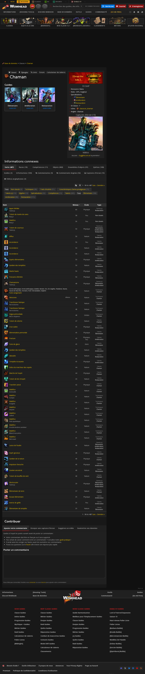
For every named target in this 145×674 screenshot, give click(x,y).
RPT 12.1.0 (38, 6)
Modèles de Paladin (118, 640)
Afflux (11, 236)
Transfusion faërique (16, 302)
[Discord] (121, 668)
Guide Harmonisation (81, 613)
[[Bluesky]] (129, 668)
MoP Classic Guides (49, 609)
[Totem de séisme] (6, 321)
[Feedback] (138, 12)
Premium (6, 671)
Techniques (99, 290)
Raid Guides (19, 632)
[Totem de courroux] (6, 229)
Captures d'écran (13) (86, 114)
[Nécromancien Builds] (119, 636)
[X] (125, 668)
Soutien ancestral (15, 470)
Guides (88, 12)
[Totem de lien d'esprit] (6, 379)
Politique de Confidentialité (24, 671)
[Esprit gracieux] (6, 453)
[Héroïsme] (6, 297)
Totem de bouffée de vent (19, 476)
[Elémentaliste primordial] (6, 332)
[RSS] (141, 668)
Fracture (12, 338)
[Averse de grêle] (6, 503)
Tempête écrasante (16, 361)
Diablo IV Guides (117, 609)
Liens (35, 72)
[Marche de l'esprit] (6, 373)
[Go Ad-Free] (116, 12)
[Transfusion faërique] (6, 303)
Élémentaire (80, 97)
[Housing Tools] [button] (27, 12)
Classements (46, 651)
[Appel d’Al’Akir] (6, 209)
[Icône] (6, 76)
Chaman (30, 63)
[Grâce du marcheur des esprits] (6, 367)
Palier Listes (19, 640)
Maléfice (12, 220)
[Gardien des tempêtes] (6, 265)
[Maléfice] (6, 221)
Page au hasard (91, 666)
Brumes (59, 2)
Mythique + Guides (22, 624)
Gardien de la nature (16, 459)
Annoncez (60, 666)
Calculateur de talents (56, 72)
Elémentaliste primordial (18, 332)
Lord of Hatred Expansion (120, 613)
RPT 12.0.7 (45, 6)
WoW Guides (19, 609)
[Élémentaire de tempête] (6, 508)
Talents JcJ (99, 208)
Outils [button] (79, 12)
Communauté (101, 12)
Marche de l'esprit (15, 373)
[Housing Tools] (39, 592)
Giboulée (12, 356)
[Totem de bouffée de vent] (6, 476)
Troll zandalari (35, 291)
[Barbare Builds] (116, 628)
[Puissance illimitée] (6, 277)
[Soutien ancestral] (6, 470)
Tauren (65, 289)
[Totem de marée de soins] (6, 215)
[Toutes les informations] (5, 1)
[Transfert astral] (6, 385)
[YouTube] (137, 668)
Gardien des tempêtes (17, 265)
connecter (32, 582)
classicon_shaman (86, 108)
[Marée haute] (6, 271)
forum (28, 544)
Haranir (42, 289)
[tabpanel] (54, 349)
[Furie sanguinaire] (6, 291)
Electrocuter (13, 482)
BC (48, 2)
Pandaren (59, 289)
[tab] (9, 167)
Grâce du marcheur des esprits (20, 367)
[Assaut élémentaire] (6, 497)
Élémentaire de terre (16, 491)
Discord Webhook (46, 12)
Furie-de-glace (14, 344)
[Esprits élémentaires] (6, 259)
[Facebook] (133, 668)
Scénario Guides (47, 640)
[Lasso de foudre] (6, 445)
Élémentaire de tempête (18, 508)
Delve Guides (19, 616)
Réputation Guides (48, 632)
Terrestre (24, 291)
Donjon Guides (46, 620)
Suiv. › (94, 185)
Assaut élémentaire (16, 497)
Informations (9, 12)
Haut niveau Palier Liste (119, 620)
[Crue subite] (6, 327)
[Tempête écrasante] (6, 361)
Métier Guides (20, 628)
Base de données (65, 12)
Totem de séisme (15, 321)
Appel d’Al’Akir (14, 208)
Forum (42, 72)
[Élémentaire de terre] (6, 491)
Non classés (99, 215)
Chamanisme (14, 282)
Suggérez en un (84, 155)
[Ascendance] (6, 242)
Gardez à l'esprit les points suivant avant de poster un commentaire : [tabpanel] (37, 557)
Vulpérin (43, 291)
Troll (29, 291)
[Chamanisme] (6, 283)
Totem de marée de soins (18, 214)
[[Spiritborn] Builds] (117, 651)
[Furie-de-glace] (6, 344)
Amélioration (80, 100)
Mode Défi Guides (48, 644)
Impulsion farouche (16, 464)
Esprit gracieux (14, 453)
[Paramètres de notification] (134, 12)
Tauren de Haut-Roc (15, 291)
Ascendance (13, 242)
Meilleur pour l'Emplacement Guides (87, 616)
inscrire (43, 582)
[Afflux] (6, 236)
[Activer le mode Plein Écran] (130, 12)
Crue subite (13, 327)
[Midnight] (18, 644)
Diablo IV (77, 2)
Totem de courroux (16, 228)
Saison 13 (113, 616)
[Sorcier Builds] (116, 647)
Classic (38, 2)
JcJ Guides (77, 636)
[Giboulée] (6, 356)
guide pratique (65, 540)
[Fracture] (6, 338)
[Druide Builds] (116, 632)
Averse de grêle (15, 503)
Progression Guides (22, 620)
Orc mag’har (51, 289)
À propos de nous (46, 666)
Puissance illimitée (16, 277)
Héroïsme (13, 297)
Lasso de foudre (15, 445)
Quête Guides (46, 628)
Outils (109, 592)
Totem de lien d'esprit (17, 379)
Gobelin (36, 289)
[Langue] (142, 12)
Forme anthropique (15, 289)
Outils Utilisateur (29, 666)
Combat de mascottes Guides (53, 636)
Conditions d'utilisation (47, 671)
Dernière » (101, 185)
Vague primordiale (16, 314)
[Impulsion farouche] (6, 464)
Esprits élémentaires (16, 259)
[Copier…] (76, 185)
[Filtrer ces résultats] (80, 185)
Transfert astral (15, 385)
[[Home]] (15, 6)
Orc (46, 289)
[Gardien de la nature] (6, 459)
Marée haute (14, 271)
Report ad (140, 588)
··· (65, 2)
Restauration (80, 103)
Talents (99, 235)
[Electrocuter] (6, 483)
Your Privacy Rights (74, 666)
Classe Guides (20, 613)
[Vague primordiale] (6, 315)
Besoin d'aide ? (13, 666)
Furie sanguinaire (15, 293)
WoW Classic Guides (81, 609)
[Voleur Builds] (115, 644)
